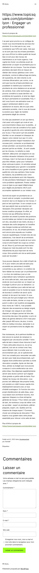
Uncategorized (24, 439)
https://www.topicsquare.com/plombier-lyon (19, 36)
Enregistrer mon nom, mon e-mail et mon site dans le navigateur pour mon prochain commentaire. (19, 542)
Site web (6, 530)
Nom (5, 511)
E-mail (6, 520)
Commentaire (8, 488)
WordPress (24, 569)
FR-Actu (5, 4)
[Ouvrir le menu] (35, 4)
